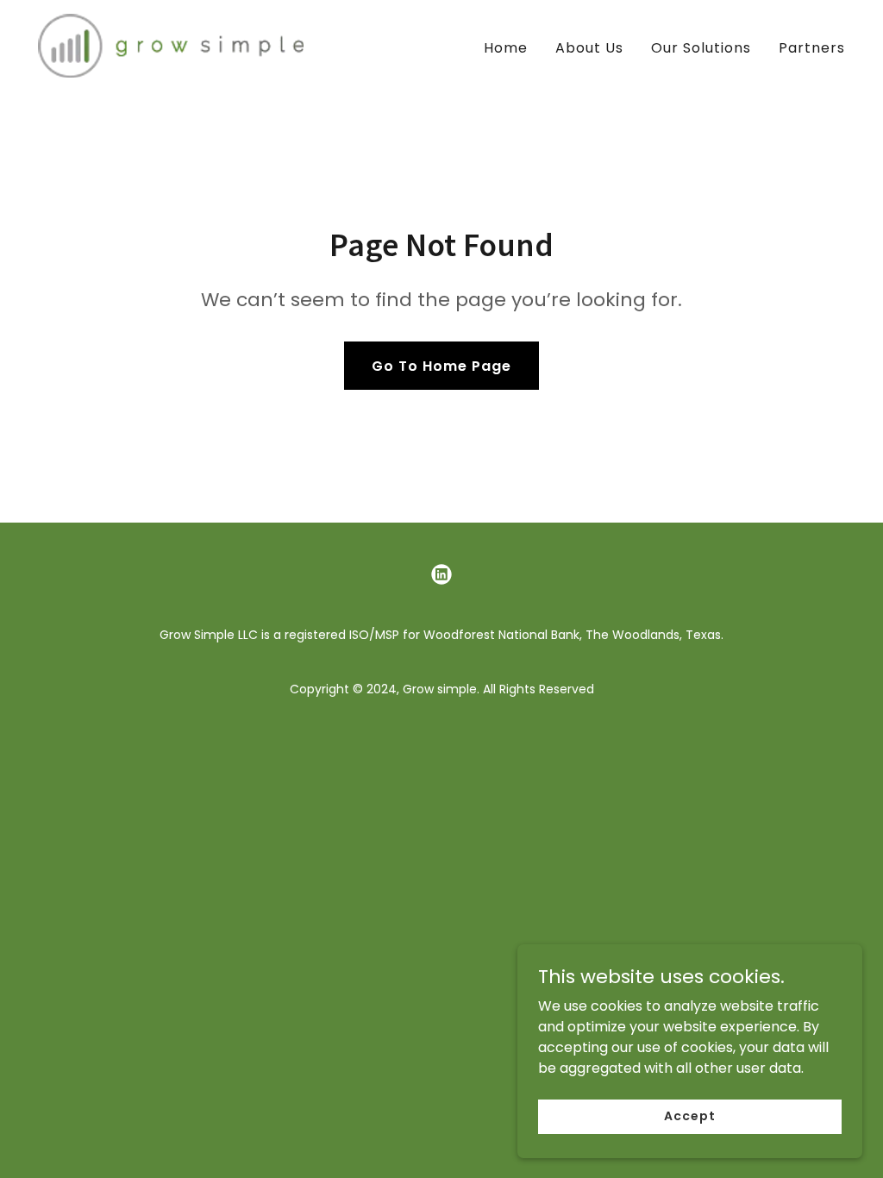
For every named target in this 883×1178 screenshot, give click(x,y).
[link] (171, 44)
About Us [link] (589, 48)
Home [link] (506, 48)
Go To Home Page (441, 366)
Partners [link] (812, 48)
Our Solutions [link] (701, 48)
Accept (689, 1116)
